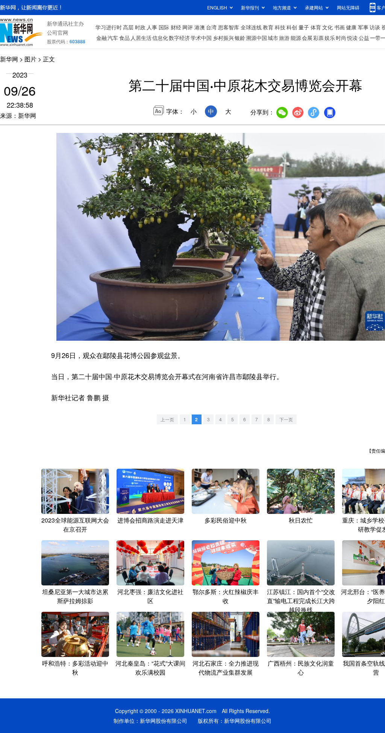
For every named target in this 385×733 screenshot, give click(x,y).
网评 (187, 27)
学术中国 (201, 37)
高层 (128, 27)
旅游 (284, 37)
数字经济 (179, 37)
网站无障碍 (348, 7)
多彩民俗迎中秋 (226, 520)
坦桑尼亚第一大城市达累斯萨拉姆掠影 (75, 596)
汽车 (113, 37)
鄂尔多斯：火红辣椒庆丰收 (225, 596)
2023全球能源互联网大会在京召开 (75, 524)
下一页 (286, 419)
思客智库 (228, 27)
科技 (280, 27)
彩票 (318, 37)
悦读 (352, 37)
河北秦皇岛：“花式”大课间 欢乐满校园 (150, 668)
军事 (363, 27)
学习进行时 (108, 27)
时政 (140, 27)
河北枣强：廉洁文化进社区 (150, 596)
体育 (316, 27)
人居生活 (141, 37)
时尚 (341, 37)
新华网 (9, 59)
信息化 (160, 37)
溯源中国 (256, 37)
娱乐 (329, 37)
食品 (124, 37)
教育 (268, 27)
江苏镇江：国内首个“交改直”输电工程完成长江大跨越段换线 (301, 600)
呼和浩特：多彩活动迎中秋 (75, 668)
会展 (307, 37)
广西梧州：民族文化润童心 (301, 668)
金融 (101, 37)
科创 (291, 27)
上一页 (167, 419)
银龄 (240, 37)
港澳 (199, 27)
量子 (304, 27)
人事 (152, 27)
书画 (339, 27)
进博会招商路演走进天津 (150, 520)
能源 (296, 37)
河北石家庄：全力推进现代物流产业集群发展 (225, 668)
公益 (364, 37)
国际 (164, 27)
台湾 (211, 27)
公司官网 (57, 32)
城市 (273, 37)
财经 (176, 27)
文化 (327, 27)
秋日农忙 (301, 520)
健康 (351, 27)
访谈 (375, 27)
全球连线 (251, 27)
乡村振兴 (223, 37)
